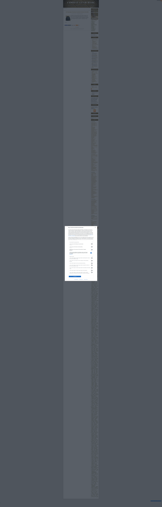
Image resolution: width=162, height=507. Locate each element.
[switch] (91, 244)
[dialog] (81, 253)
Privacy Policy (86, 279)
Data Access (81, 279)
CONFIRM (74, 276)
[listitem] (81, 242)
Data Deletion (76, 279)
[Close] (95, 227)
